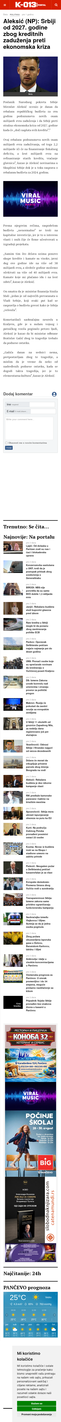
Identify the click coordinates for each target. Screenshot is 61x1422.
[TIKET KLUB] (30, 1252)
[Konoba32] (30, 1036)
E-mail (18, 411)
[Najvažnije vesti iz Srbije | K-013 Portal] (30, 4)
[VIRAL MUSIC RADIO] (30, 1095)
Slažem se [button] (36, 1403)
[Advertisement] (30, 486)
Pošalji (9, 448)
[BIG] (30, 1143)
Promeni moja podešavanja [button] (36, 1414)
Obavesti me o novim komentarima (27, 443)
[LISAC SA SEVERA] (30, 199)
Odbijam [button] (36, 1408)
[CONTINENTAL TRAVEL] (30, 1065)
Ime (12, 404)
